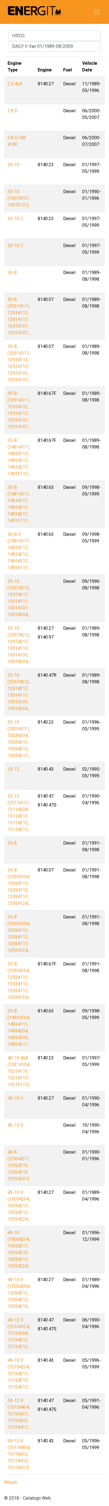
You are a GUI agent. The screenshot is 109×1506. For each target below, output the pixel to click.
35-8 (12, 843)
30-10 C (15, 218)
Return (10, 1482)
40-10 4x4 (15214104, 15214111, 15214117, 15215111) (19, 1071)
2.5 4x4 (15, 83)
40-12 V (15, 1125)
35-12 (13, 769)
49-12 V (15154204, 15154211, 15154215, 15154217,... (19, 1374)
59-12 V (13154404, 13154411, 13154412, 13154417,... (19, 1414)
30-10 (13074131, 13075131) (19, 198)
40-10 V (15, 1098)
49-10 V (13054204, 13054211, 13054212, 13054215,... (19, 1293)
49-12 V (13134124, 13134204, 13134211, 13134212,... (19, 1333)
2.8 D (13, 110)
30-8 (12, 272)
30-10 (13, 164)
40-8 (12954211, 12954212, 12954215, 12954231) (19, 1165)
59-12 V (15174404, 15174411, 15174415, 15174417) (19, 1454)
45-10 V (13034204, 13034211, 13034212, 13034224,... (19, 1206)
